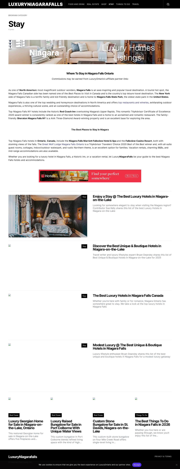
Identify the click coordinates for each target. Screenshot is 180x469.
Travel (135, 4)
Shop (104, 4)
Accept (137, 465)
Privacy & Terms (163, 456)
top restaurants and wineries (133, 102)
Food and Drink (76, 4)
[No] (176, 464)
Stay (111, 4)
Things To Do (123, 4)
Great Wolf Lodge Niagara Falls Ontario (63, 144)
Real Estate (93, 4)
